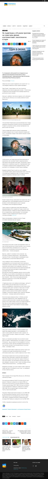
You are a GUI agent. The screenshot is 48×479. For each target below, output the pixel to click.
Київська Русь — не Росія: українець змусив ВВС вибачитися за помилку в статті (8, 432)
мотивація (14, 416)
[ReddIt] (22, 44)
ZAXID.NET (14, 215)
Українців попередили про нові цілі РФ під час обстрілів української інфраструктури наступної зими (38, 53)
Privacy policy (16, 465)
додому (3, 28)
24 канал (12, 80)
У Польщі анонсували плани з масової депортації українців (38, 59)
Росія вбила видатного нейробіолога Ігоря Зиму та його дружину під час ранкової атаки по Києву (26, 448)
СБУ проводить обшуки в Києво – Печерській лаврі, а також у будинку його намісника (24, 432)
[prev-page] (15, 453)
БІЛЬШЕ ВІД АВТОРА (14, 437)
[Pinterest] (9, 44)
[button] (44, 26)
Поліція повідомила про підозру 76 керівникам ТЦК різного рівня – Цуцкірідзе (39, 41)
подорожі (18, 416)
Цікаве (30, 25)
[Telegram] (14, 44)
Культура (19, 25)
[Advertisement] (32, 4)
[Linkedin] (25, 44)
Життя (13, 25)
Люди (10, 28)
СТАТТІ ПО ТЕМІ (5, 437)
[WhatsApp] (11, 44)
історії (7, 416)
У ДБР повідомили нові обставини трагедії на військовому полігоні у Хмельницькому (39, 47)
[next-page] (17, 453)
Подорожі (25, 25)
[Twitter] (45, 1)
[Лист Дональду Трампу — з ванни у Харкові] (16, 442)
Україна (9, 25)
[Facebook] (43, 1)
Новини (4, 25)
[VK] (17, 44)
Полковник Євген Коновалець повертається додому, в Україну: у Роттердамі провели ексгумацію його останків (38, 35)
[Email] (19, 44)
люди (10, 416)
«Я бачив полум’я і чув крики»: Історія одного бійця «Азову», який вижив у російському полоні (6, 448)
